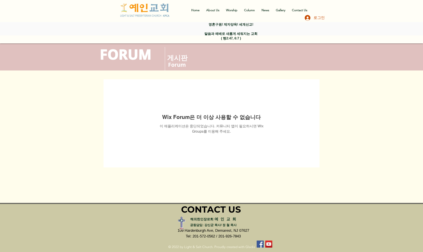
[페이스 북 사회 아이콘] (260, 244)
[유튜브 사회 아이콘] (268, 244)
